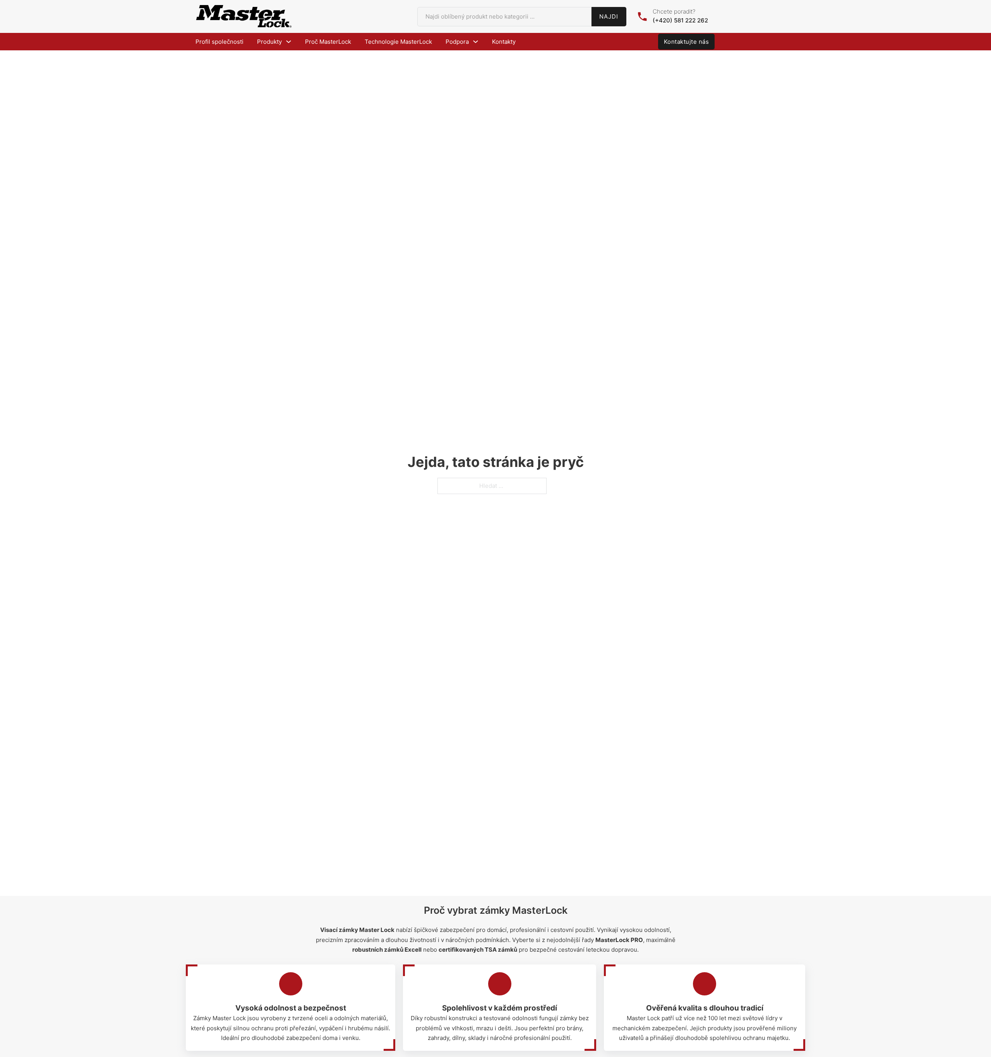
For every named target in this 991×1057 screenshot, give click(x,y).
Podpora (457, 41)
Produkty (269, 41)
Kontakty (504, 41)
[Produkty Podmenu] (288, 42)
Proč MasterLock (328, 41)
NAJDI (608, 16)
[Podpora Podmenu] (475, 42)
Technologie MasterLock (398, 41)
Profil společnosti (219, 41)
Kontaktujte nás (686, 41)
